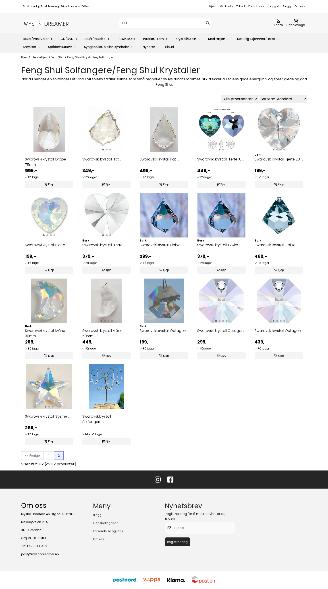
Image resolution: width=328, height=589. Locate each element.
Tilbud (240, 6)
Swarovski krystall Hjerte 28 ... (279, 159)
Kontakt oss (256, 6)
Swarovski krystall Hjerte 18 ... (220, 159)
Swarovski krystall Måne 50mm (102, 333)
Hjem (212, 6)
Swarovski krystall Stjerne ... (47, 416)
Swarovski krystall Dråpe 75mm (45, 162)
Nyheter (149, 47)
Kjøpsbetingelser (105, 523)
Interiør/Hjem (40, 57)
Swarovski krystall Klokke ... (161, 245)
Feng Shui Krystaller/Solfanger (90, 57)
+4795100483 (37, 546)
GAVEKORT (127, 39)
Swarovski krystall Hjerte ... (46, 245)
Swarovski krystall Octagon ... (163, 333)
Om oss (300, 6)
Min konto (226, 6)
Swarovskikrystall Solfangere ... (96, 419)
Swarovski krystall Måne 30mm (45, 333)
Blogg (287, 6)
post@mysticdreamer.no (40, 554)
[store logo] (46, 23)
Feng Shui (58, 57)
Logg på (273, 6)
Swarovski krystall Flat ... (102, 159)
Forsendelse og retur (108, 531)
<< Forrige (32, 455)
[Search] (207, 23)
